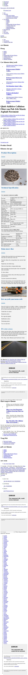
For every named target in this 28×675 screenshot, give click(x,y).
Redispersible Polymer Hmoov (13, 24)
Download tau (6, 29)
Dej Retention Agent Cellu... (14, 86)
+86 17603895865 (16, 481)
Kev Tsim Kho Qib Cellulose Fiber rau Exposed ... (14, 421)
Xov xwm (5, 32)
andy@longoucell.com (8, 491)
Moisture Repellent (10, 28)
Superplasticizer (9, 27)
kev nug (8, 427)
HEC (7, 23)
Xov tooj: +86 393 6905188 (9, 434)
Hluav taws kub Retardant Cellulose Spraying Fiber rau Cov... (14, 411)
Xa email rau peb (4, 142)
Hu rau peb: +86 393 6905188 (7, 8)
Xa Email (3, 475)
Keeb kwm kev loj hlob (11, 18)
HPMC (8, 20)
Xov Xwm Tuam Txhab (8, 463)
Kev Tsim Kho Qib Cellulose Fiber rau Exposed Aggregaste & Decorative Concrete (13, 360)
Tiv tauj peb (6, 33)
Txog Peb (5, 14)
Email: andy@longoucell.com (10, 435)
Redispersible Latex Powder (11, 470)
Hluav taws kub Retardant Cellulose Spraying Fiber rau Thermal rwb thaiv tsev (13, 363)
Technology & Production (12, 16)
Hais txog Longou (10, 15)
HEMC (8, 21)
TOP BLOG (12, 467)
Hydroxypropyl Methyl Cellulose (8, 468)
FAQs (4, 30)
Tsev (4, 12)
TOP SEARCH (19, 467)
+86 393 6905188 (7, 481)
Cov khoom (6, 19)
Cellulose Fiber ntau (10, 25)
